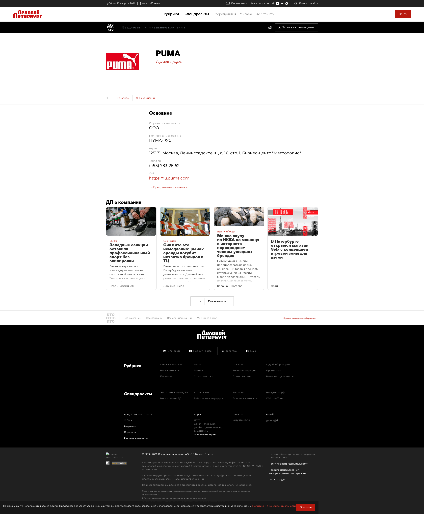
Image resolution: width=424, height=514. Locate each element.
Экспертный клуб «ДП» (174, 392)
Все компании (132, 317)
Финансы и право (171, 364)
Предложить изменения (170, 187)
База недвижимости (245, 398)
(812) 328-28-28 (241, 420)
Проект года (273, 370)
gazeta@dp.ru (274, 420)
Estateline (238, 392)
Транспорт (239, 364)
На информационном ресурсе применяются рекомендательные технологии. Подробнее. (197, 484)
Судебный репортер (278, 364)
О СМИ (128, 420)
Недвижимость (169, 370)
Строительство (203, 376)
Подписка (130, 432)
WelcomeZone (274, 398)
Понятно (306, 507)
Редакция (130, 426)
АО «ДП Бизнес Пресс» (138, 414)
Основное (123, 97)
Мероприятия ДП (171, 398)
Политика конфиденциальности (288, 463)
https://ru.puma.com (169, 178)
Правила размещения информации (299, 318)
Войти (403, 14)
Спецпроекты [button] (197, 14)
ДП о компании (145, 97)
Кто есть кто (201, 392)
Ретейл (198, 370)
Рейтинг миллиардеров (209, 398)
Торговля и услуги (169, 61)
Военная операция (244, 370)
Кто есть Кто (264, 14)
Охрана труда (277, 479)
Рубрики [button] (172, 14)
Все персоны (154, 317)
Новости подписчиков (280, 376)
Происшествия (242, 376)
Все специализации (179, 317)
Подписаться (239, 3)
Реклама (245, 14)
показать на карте (205, 434)
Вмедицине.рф (275, 392)
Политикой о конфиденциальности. (274, 505)
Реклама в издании (136, 438)
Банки (197, 364)
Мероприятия (225, 14)
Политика (166, 376)
